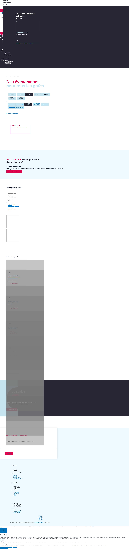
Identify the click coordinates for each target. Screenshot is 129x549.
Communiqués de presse (18, 472)
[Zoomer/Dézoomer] (15, 547)
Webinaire (10, 200)
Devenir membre (17, 487)
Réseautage (10, 199)
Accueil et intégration (8, 54)
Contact (15, 489)
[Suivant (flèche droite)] (6, 548)
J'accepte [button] (5, 527)
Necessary (3, 540)
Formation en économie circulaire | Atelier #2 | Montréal (13, 302)
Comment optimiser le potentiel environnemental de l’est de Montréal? (14, 277)
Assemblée (10, 194)
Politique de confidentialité (39, 522)
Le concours (16, 503)
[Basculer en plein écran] (10, 547)
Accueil (7, 76)
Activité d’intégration (12, 193)
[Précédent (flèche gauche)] (2, 548)
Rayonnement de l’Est (5, 58)
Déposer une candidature (9, 61)
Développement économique (38, 94)
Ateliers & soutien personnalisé (13, 206)
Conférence (10, 207)
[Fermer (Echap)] (2, 547)
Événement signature (12, 197)
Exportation (46, 94)
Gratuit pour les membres (12, 98)
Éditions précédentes (17, 505)
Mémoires (15, 470)
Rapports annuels (17, 471)
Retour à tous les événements (12, 113)
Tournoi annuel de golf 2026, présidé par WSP (24, 43)
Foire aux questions (8, 63)
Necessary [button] (2, 539)
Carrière (15, 488)
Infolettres (15, 469)
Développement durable (29, 94)
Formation (10, 198)
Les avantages (16, 486)
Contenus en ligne (20, 94)
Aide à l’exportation (8, 53)
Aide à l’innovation (7, 52)
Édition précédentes (8, 62)
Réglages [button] (2, 527)
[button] (25, 13)
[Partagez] (6, 547)
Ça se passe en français (9, 55)
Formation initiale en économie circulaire (13, 328)
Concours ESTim (5, 60)
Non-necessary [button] (2, 543)
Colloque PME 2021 (12, 351)
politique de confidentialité (89, 526)
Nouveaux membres (21, 98)
